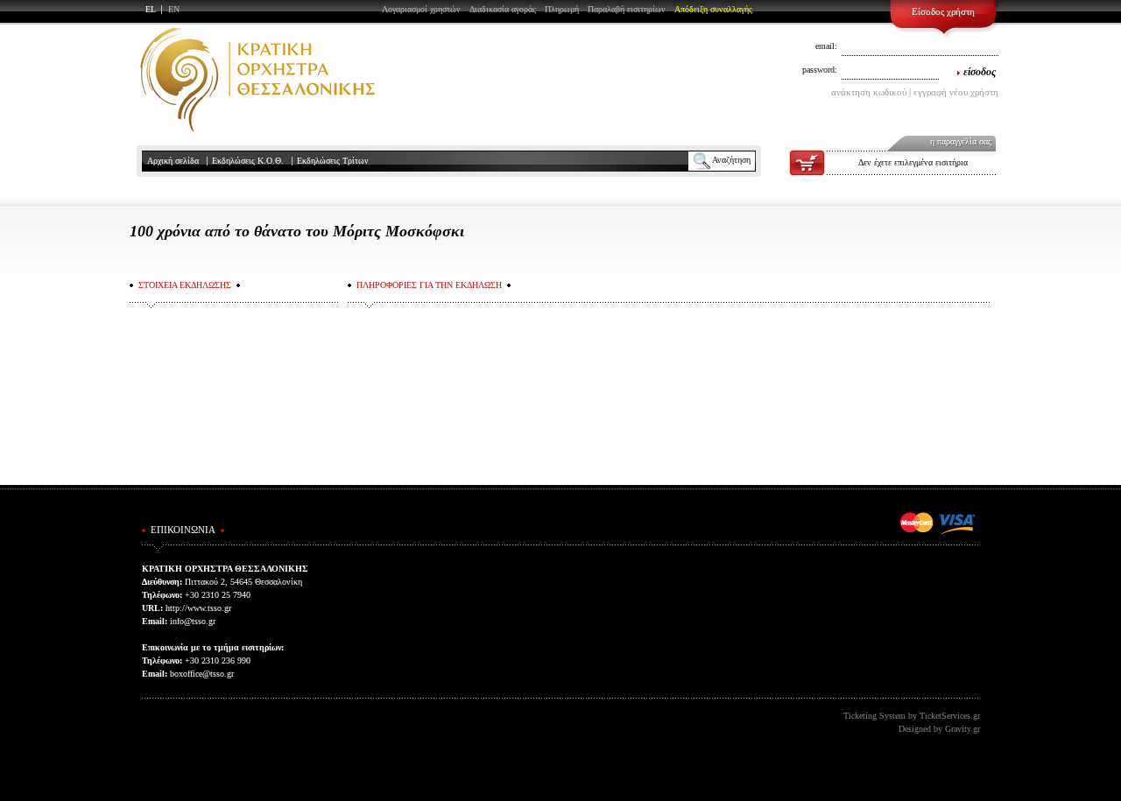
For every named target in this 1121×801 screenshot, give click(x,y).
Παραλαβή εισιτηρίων (627, 9)
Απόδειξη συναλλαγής (713, 9)
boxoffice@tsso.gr (202, 673)
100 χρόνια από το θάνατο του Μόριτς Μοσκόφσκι (297, 231)
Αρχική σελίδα (173, 160)
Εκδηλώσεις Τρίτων (333, 160)
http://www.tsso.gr (198, 608)
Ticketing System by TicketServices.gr (911, 715)
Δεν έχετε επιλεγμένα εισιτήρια (913, 162)
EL (150, 9)
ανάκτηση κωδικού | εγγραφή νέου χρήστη (914, 92)
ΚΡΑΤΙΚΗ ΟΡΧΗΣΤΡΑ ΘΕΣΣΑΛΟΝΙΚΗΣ (257, 79)
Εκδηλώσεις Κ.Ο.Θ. (248, 160)
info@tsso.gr (192, 621)
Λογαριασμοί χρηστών (421, 9)
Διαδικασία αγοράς (502, 9)
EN (174, 9)
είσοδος (979, 72)
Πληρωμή (562, 9)
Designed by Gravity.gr (939, 729)
